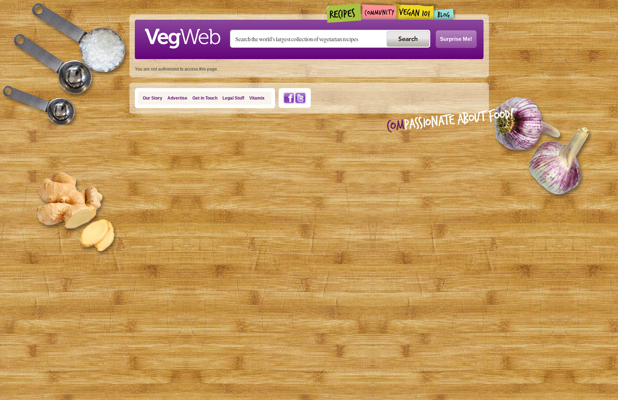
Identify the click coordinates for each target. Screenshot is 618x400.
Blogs (444, 14)
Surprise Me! (456, 39)
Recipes (344, 13)
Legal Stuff (233, 98)
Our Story (152, 98)
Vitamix (257, 98)
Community (379, 12)
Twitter (300, 97)
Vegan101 (415, 12)
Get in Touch (204, 98)
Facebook (288, 97)
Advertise (177, 98)
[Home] (182, 36)
